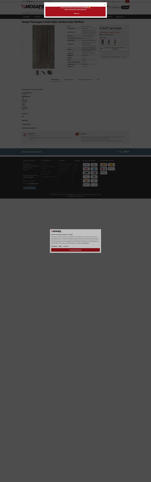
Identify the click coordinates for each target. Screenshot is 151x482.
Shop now (76, 13)
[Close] (105, 4)
